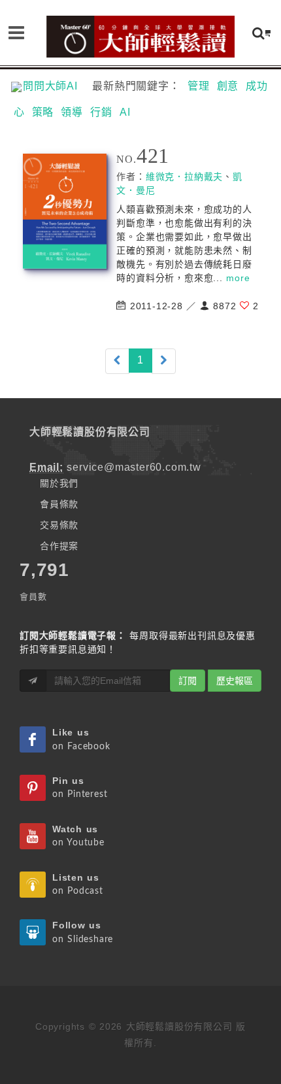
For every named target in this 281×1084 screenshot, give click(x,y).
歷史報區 (234, 680)
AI (125, 112)
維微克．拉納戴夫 (184, 176)
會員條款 (59, 504)
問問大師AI (56, 86)
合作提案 (59, 546)
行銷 (101, 112)
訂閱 (187, 680)
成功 (257, 86)
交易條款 (59, 525)
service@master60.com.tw (134, 467)
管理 (199, 86)
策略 (43, 112)
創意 (228, 86)
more (238, 278)
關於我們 (59, 483)
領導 (72, 112)
